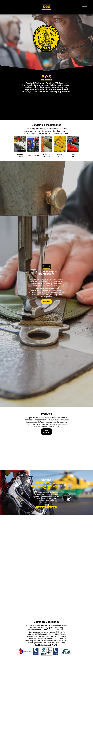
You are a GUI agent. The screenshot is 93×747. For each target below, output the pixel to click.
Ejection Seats (33, 155)
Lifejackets (59, 155)
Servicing (52, 507)
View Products (46, 432)
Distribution (41, 507)
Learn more (46, 301)
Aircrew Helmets (20, 155)
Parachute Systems (46, 155)
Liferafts (72, 155)
